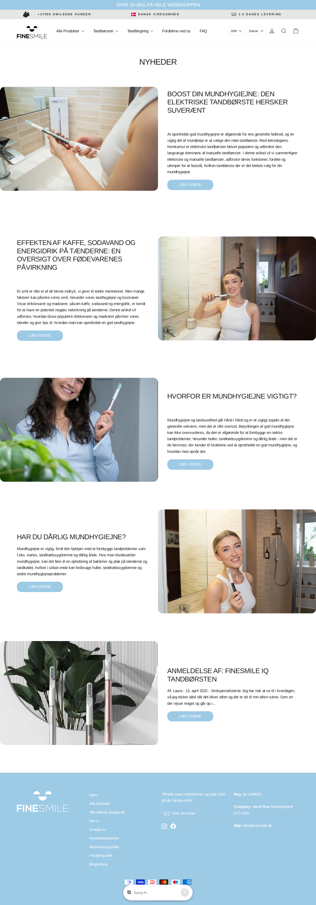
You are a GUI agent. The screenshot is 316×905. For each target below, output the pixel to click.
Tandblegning (138, 31)
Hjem (93, 795)
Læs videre (190, 185)
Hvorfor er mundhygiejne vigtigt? (232, 396)
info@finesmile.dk (257, 825)
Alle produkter (100, 803)
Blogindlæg (98, 864)
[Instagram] (164, 826)
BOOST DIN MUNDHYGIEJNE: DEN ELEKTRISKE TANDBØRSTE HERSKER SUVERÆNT (227, 102)
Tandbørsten (104, 31)
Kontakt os (97, 830)
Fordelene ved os (176, 31)
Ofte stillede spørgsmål (107, 812)
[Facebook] (173, 826)
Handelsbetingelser (104, 838)
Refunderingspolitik (104, 847)
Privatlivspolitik (100, 855)
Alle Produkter (68, 31)
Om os (94, 821)
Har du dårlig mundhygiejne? (71, 537)
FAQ (203, 31)
